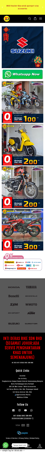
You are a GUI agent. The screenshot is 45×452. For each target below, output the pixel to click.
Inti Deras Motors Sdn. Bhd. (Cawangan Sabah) (22, 389)
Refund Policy (34, 438)
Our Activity (22, 378)
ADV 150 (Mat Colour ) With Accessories (22, 386)
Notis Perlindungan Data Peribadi (22, 384)
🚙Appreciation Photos (22, 395)
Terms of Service (11, 438)
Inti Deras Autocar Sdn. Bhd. (22, 392)
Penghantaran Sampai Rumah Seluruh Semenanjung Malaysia (22, 381)
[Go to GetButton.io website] (5, 449)
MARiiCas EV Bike (22, 397)
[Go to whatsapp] (5, 445)
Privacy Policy (23, 438)
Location (22, 376)
